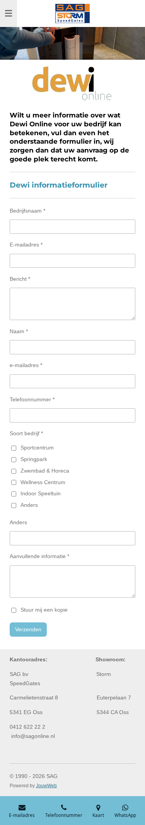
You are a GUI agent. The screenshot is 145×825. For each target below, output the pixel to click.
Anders (29, 505)
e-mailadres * (26, 365)
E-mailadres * (26, 244)
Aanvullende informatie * (39, 556)
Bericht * (20, 279)
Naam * (19, 331)
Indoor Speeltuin (40, 493)
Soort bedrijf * (26, 433)
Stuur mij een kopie (44, 610)
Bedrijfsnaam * (27, 211)
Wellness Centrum (42, 482)
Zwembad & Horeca (44, 471)
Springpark (33, 459)
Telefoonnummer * (32, 399)
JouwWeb (46, 785)
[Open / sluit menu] (8, 13)
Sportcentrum (37, 447)
